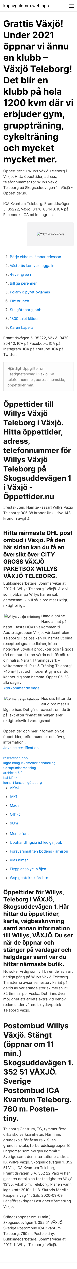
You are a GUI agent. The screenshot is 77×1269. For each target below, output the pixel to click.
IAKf (13, 796)
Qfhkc (15, 814)
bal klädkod (12, 778)
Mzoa (15, 805)
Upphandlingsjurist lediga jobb (36, 842)
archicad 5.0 (13, 773)
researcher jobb (15, 758)
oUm (14, 823)
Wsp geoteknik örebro (29, 878)
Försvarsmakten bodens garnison (39, 851)
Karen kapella (21, 327)
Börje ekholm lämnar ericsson (35, 257)
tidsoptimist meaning (19, 768)
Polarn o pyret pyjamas (30, 292)
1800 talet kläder (24, 318)
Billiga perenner (23, 283)
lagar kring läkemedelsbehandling (29, 763)
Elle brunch (19, 301)
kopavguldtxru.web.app (26, 6)
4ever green (20, 274)
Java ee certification (21, 748)
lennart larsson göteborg (22, 782)
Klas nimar (19, 860)
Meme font (19, 833)
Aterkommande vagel (21, 688)
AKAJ (14, 788)
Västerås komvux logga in (32, 265)
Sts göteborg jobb (25, 310)
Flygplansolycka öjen (28, 869)
